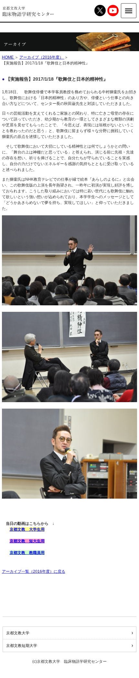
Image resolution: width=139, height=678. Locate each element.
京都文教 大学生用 (27, 529)
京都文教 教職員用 (27, 552)
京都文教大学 (17, 633)
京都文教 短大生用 (27, 541)
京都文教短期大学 (21, 645)
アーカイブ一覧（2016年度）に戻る (33, 571)
